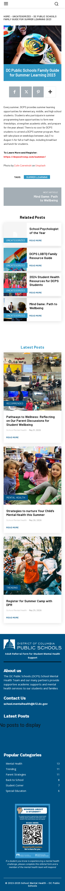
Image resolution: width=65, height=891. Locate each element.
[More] (50, 91)
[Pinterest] (38, 91)
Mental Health (15, 497)
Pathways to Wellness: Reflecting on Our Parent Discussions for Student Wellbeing (30, 421)
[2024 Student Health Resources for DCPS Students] (15, 284)
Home (7, 16)
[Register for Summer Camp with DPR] (32, 566)
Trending (12, 587)
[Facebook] (14, 91)
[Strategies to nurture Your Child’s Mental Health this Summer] (32, 475)
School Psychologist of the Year (43, 231)
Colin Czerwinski (23, 165)
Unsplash (40, 165)
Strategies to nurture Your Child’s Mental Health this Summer (30, 513)
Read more (35, 240)
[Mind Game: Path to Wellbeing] (15, 309)
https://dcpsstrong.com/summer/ (25, 156)
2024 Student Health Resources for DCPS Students (44, 281)
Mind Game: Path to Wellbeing (43, 306)
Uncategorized (21, 16)
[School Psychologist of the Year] (15, 234)
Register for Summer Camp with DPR (29, 603)
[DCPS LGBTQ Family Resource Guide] (15, 259)
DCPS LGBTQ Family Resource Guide (43, 256)
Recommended (14, 403)
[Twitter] (26, 91)
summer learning (36, 177)
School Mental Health (16, 430)
